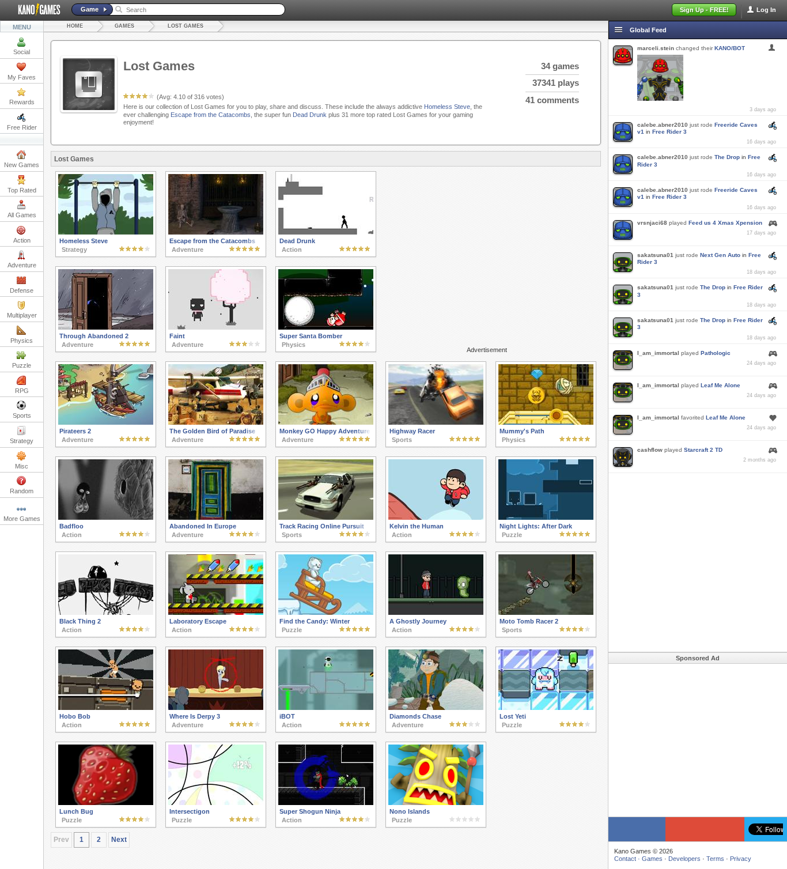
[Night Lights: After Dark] (545, 517)
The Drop (727, 157)
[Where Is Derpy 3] (215, 707)
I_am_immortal (658, 353)
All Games (21, 214)
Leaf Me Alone (720, 385)
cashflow (650, 450)
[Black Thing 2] (105, 612)
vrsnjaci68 (652, 223)
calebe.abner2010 (662, 125)
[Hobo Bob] (105, 707)
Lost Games (185, 26)
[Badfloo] (105, 517)
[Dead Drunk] (325, 232)
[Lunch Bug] (105, 802)
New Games (21, 164)
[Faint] (215, 327)
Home (75, 26)
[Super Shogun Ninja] (325, 802)
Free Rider (22, 127)
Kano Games (34, 10)
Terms (715, 858)
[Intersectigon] (215, 802)
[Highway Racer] (435, 422)
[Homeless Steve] (105, 232)
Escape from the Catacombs (211, 114)
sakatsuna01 (655, 255)
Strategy (21, 440)
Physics (21, 340)
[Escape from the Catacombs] (215, 232)
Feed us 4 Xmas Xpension (725, 223)
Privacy (740, 858)
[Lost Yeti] (545, 707)
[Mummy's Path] (545, 422)
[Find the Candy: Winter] (325, 612)
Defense (21, 290)
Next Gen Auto (720, 255)
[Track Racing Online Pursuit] (325, 517)
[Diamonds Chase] (435, 707)
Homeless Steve (447, 106)
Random (21, 491)
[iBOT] (325, 707)
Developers (684, 858)
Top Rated (21, 190)
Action (22, 240)
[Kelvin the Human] (435, 517)
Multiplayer (22, 315)
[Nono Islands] (435, 802)
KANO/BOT (729, 48)
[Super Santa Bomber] (325, 327)
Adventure (21, 265)
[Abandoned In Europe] (215, 517)
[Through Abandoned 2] (105, 327)
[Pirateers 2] (105, 422)
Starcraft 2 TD (703, 450)
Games (124, 26)
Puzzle (21, 365)
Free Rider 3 (669, 132)
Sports (22, 415)
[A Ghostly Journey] (435, 612)
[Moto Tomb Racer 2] (545, 612)
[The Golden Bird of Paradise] (215, 422)
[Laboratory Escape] (215, 612)
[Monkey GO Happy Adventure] (325, 422)
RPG (22, 390)
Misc (21, 466)
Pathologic (716, 353)
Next (119, 840)
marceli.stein (655, 48)
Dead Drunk (310, 114)
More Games (21, 518)
